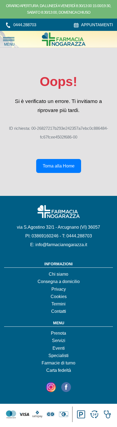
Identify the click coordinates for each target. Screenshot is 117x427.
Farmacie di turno (58, 363)
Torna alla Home (59, 166)
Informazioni (58, 264)
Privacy (58, 289)
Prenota (58, 333)
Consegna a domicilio (59, 281)
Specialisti (58, 355)
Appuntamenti (96, 24)
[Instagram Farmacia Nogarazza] (51, 388)
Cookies (59, 296)
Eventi (59, 348)
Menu (9, 39)
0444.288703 (24, 24)
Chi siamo (58, 274)
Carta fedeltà (58, 370)
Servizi (58, 340)
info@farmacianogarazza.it (61, 244)
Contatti (58, 311)
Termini (58, 304)
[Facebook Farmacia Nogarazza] (66, 388)
